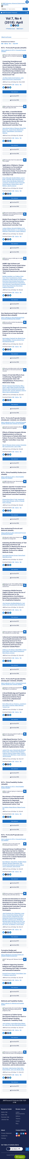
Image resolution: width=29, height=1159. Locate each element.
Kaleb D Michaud (19, 705)
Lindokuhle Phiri (15, 916)
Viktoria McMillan (6, 340)
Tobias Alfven (14, 861)
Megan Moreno (13, 807)
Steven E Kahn (21, 923)
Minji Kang (13, 754)
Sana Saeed (5, 555)
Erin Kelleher (5, 807)
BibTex (6, 43)
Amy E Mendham (16, 913)
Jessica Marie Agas (16, 1023)
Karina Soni (5, 129)
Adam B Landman (10, 705)
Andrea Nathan (6, 1069)
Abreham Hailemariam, (13, 863)
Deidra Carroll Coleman (14, 78)
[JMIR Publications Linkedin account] (23, 1134)
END (2, 43)
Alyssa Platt (22, 128)
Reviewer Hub (5, 1117)
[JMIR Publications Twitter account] (19, 1134)
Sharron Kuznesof (16, 179)
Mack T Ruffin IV (21, 753)
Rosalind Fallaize (16, 178)
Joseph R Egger (12, 129)
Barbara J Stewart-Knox (12, 184)
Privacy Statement (6, 1133)
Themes (18, 1118)
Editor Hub (4, 1114)
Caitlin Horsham (13, 1068)
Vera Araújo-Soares (14, 182)
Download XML (15, 100)
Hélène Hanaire (14, 279)
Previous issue (11, 28)
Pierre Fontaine (13, 281)
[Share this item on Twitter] (13, 25)
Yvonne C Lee (5, 707)
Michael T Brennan (7, 385)
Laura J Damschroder (15, 750)
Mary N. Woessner (7, 445)
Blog (17, 1123)
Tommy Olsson (20, 924)
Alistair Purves (21, 338)
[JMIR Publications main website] (14, 4)
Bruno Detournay (11, 285)
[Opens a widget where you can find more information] (19, 1157)
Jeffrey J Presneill (19, 501)
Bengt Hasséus (16, 385)
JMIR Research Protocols (9, 12)
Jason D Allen (17, 446)
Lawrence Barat (19, 865)
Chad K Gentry (12, 231)
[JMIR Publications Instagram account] (17, 1135)
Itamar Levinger (16, 445)
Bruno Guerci (20, 281)
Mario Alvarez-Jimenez (8, 653)
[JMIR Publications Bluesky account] (17, 1134)
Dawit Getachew (11, 865)
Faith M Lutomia (15, 921)
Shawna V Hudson (12, 753)
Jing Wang (5, 78)
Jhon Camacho (6, 603)
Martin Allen (20, 1068)
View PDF (15, 43)
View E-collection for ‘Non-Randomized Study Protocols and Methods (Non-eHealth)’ (12, 318)
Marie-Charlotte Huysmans (14, 389)
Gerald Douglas (13, 604)
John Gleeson (11, 649)
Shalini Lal (5, 649)
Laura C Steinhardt (7, 866)
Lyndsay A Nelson (7, 228)
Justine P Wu (5, 750)
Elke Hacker (5, 1068)
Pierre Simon (19, 285)
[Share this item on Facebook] (16, 25)
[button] (27, 2)
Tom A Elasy (20, 229)
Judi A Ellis (9, 179)
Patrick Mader (19, 973)
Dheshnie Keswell (13, 918)
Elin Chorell (5, 924)
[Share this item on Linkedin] (18, 25)
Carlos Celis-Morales (11, 181)
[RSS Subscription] (19, 1135)
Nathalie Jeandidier (7, 276)
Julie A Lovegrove (11, 185)
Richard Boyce (21, 604)
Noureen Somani (13, 555)
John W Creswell (6, 756)
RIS (10, 43)
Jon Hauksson (12, 924)
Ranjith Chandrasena (18, 651)
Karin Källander (6, 861)
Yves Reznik (5, 282)
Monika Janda (20, 1069)
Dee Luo (11, 703)
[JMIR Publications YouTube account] (26, 1134)
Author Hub (4, 1112)
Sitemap (3, 1138)
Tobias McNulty (10, 131)
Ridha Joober (9, 651)
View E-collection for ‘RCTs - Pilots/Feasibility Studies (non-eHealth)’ (12, 477)
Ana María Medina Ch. (16, 603)
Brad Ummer (9, 79)
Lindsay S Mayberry (21, 231)
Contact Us (4, 1135)
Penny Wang (5, 703)
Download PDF (15, 96)
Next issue (19, 28)
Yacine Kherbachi (15, 284)
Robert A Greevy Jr (12, 229)
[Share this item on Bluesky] (11, 25)
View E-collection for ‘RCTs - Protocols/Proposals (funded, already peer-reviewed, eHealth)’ (13, 683)
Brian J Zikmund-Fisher (12, 751)
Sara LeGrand (6, 128)
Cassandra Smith (9, 446)
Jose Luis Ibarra (6, 1023)
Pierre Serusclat (6, 284)
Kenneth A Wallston (17, 228)
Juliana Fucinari (6, 754)
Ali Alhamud (20, 919)
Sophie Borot (21, 282)
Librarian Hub (5, 1119)
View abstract (14, 91)
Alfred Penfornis (13, 282)
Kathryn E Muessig (14, 128)
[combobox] (15, 9)
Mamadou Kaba (6, 921)
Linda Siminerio (17, 79)
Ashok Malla (18, 649)
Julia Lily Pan (8, 1025)
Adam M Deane (10, 501)
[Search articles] (25, 9)
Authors (18, 1116)
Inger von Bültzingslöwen (12, 392)
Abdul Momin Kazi (7, 557)
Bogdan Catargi (22, 279)
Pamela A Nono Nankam (12, 915)
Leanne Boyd (12, 975)
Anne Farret (5, 281)
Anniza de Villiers (12, 923)
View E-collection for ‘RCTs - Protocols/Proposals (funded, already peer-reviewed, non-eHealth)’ (13, 423)
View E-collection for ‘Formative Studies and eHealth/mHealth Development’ (12, 955)
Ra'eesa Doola (6, 499)
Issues (18, 1121)
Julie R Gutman (16, 866)
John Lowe (13, 1069)
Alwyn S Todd (13, 499)
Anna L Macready (7, 178)
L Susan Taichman (21, 754)
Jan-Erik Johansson (16, 390)
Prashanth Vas (14, 338)
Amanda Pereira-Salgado (9, 973)
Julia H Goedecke (6, 913)
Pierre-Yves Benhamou (12, 278)
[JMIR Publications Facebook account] (21, 1134)
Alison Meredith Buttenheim (19, 1025)
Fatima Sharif (21, 555)
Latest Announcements (20, 1112)
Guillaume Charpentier (8, 287)
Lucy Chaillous (16, 276)
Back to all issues (6, 37)
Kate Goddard (6, 338)
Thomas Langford (16, 340)
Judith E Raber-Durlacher (12, 387)
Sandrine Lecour (12, 919)
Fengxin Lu (17, 703)
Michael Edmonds (9, 341)
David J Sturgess (6, 502)
